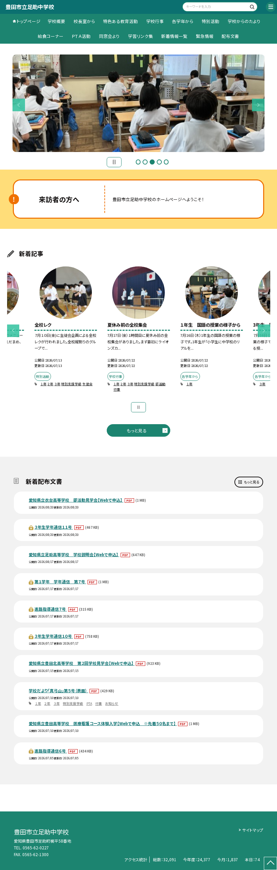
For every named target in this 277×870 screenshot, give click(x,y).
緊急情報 (204, 36)
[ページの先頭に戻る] (270, 863)
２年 (50, 384)
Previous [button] (18, 105)
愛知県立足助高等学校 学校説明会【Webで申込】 (74, 554)
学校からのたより (244, 21)
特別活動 (210, 21)
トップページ (29, 21)
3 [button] (152, 162)
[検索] (251, 8)
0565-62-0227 (36, 847)
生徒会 (87, 384)
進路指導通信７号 (50, 609)
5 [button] (166, 162)
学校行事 (155, 21)
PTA (89, 703)
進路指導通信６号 (50, 751)
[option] (65, 330)
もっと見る (137, 430)
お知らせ (111, 703)
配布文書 (230, 36)
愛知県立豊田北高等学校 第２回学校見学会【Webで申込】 (81, 663)
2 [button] (145, 162)
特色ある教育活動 (120, 21)
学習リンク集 (140, 36)
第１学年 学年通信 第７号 (60, 581)
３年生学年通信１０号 (53, 636)
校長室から (84, 21)
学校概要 (56, 21)
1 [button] (138, 162)
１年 (44, 384)
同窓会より (109, 36)
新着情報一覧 (174, 36)
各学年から (182, 21)
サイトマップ (252, 830)
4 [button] (159, 162)
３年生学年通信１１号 (53, 527)
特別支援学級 (71, 384)
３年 (57, 384)
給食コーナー (51, 36)
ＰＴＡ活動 (81, 36)
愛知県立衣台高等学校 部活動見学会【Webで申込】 (76, 500)
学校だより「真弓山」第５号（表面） (58, 690)
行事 (117, 389)
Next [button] (258, 105)
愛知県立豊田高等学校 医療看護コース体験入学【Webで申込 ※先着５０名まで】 (103, 723)
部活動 (160, 384)
